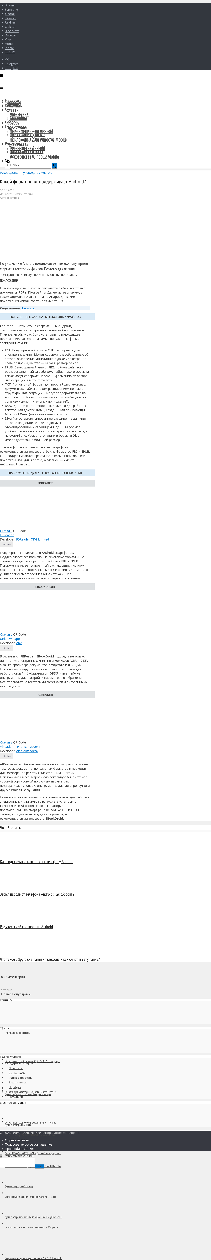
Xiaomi (10, 14)
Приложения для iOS (27, 135)
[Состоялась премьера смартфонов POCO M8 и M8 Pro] (28, 1193)
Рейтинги (13, 105)
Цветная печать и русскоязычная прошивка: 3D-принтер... (32, 1227)
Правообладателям (19, 1149)
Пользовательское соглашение (28, 1144)
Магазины (18, 118)
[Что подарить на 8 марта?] (28, 1029)
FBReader (7, 535)
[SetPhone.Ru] (18, 94)
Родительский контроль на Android (26, 926)
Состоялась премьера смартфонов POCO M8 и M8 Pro (30, 1196)
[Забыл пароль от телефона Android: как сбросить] (23, 889)
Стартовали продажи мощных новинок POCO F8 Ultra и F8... (33, 1258)
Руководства (15, 143)
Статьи (11, 109)
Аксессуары (19, 113)
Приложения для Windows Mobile (38, 139)
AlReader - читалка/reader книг (23, 746)
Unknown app (10, 639)
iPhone (10, 5)
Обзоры (12, 122)
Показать (28, 308)
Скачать (6, 531)
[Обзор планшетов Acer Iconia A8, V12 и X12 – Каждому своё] (28, 1057)
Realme (10, 22)
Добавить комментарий (16, 194)
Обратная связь (17, 1140)
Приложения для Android (31, 130)
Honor (9, 44)
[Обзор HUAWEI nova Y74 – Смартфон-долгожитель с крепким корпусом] (28, 1088)
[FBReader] (18, 526)
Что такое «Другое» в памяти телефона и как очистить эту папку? (50, 959)
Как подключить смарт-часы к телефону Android (36, 861)
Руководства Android (27, 148)
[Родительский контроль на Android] (23, 921)
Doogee (10, 35)
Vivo (8, 39)
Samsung (11, 9)
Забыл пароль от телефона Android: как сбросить (37, 894)
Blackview (12, 31)
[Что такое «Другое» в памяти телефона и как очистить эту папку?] (23, 954)
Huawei (10, 18)
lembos (14, 198)
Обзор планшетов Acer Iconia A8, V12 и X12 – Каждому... (32, 1061)
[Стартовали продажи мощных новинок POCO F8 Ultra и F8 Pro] (28, 1254)
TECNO (10, 52)
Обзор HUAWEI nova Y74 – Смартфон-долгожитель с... (31, 1092)
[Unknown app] (18, 630)
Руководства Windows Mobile (34, 156)
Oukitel (10, 26)
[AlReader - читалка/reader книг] (18, 738)
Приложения (15, 126)
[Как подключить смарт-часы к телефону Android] (23, 856)
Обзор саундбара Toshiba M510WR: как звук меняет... (30, 1135)
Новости (12, 101)
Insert (39, 1166)
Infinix (9, 48)
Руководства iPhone (26, 152)
